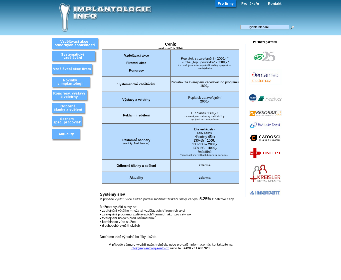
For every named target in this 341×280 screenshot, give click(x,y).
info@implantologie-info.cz (150, 248)
